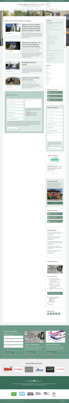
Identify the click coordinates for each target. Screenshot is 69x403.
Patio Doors (39, 65)
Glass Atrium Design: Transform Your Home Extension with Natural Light (54, 242)
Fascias (23, 32)
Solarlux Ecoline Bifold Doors (29, 67)
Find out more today (55, 203)
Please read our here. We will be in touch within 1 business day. (54, 144)
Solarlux (37, 50)
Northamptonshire (49, 78)
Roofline (28, 9)
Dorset (47, 69)
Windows (15, 9)
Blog (40, 9)
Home (12, 9)
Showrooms (52, 9)
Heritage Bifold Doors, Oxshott (29, 63)
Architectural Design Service (26, 48)
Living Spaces (23, 9)
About (43, 9)
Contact (56, 9)
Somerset (47, 80)
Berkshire (47, 67)
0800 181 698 (51, 304)
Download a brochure (54, 92)
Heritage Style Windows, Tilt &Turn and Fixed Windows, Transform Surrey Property (31, 44)
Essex (47, 71)
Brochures (36, 9)
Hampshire (48, 72)
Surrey (47, 82)
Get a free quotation (53, 96)
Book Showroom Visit (30, 352)
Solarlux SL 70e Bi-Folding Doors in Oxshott (30, 79)
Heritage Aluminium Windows (35, 49)
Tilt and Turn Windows (25, 51)
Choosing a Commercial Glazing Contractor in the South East (53, 237)
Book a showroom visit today (53, 293)
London (47, 76)
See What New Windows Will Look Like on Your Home (54, 251)
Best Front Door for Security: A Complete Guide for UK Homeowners (55, 246)
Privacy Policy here (13, 333)
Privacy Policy (57, 142)
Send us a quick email (54, 99)
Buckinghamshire (49, 68)
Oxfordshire (48, 79)
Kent (46, 74)
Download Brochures (50, 352)
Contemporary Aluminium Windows (37, 48)
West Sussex (48, 83)
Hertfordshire (48, 73)
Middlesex (47, 77)
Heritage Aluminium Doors (26, 49)
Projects (32, 9)
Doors (19, 9)
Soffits (32, 32)
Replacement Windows (25, 50)
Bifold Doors (24, 65)
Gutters (26, 32)
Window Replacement (32, 51)
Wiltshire (47, 84)
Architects (47, 9)
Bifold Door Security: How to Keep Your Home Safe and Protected (54, 233)
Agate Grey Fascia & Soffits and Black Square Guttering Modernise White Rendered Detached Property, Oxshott (31, 27)
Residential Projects (33, 50)
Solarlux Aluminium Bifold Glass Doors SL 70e (29, 82)
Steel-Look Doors (37, 67)
